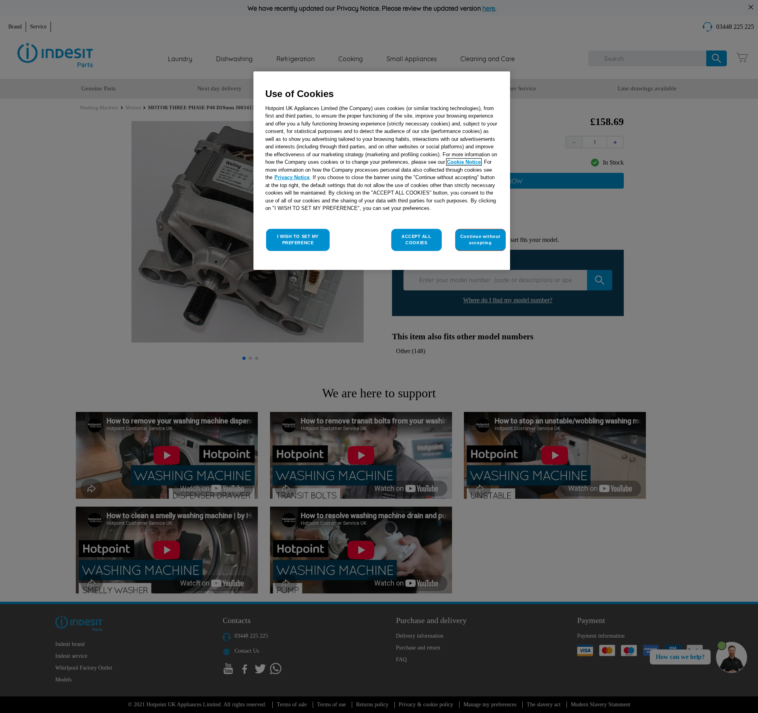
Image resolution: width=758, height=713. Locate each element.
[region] (381, 170)
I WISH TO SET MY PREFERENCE (298, 239)
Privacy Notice (292, 177)
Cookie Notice (464, 162)
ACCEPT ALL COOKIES (417, 239)
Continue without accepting (480, 239)
